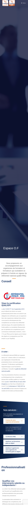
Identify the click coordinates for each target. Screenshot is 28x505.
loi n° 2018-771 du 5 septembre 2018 (13, 309)
